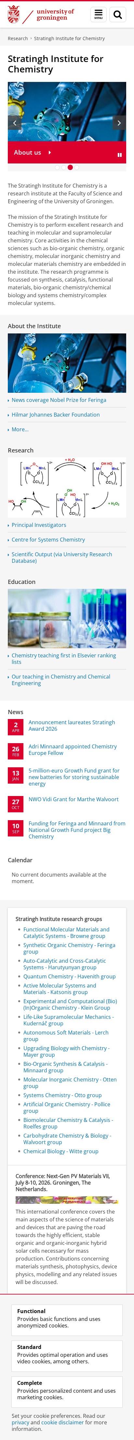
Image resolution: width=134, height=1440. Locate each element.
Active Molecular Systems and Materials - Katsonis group (59, 988)
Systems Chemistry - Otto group (62, 1095)
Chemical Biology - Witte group (61, 1151)
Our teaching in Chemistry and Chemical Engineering (61, 679)
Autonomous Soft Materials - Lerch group (66, 1035)
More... (20, 429)
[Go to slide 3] (70, 167)
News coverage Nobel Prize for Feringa (59, 400)
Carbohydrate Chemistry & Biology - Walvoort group (67, 1138)
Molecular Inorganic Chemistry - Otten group (70, 1082)
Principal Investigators (39, 525)
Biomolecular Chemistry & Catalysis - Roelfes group (68, 1123)
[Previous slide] (14, 122)
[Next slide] (119, 122)
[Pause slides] (119, 154)
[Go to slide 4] (77, 167)
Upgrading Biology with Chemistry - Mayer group (66, 1051)
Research (18, 38)
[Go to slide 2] (63, 167)
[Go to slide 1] (57, 167)
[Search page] (118, 14)
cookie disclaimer (62, 1422)
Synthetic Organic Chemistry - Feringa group (69, 948)
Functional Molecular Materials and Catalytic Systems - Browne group (66, 932)
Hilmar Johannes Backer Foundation (56, 414)
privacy (20, 1422)
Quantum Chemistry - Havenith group (69, 976)
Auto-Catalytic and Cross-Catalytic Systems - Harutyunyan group (64, 964)
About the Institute (34, 326)
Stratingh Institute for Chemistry (69, 38)
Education (21, 581)
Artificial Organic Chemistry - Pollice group (66, 1107)
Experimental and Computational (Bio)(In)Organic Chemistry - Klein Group (70, 1004)
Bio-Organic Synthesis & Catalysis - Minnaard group (65, 1067)
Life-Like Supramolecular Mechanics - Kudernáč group (68, 1020)
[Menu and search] (98, 14)
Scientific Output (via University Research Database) (62, 557)
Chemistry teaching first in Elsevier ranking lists (64, 658)
